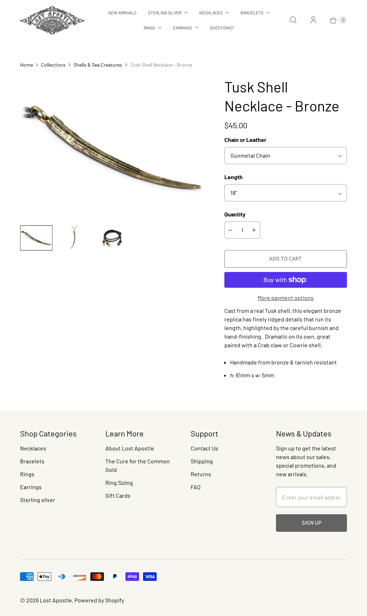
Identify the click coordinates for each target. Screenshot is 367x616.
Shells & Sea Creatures (97, 65)
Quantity (235, 214)
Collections (53, 65)
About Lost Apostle (129, 448)
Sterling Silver (164, 12)
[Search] (293, 20)
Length (233, 176)
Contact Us (204, 448)
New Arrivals (122, 12)
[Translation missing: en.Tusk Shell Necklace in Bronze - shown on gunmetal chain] (36, 237)
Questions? (222, 27)
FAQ (195, 486)
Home (26, 65)
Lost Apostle (56, 600)
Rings (149, 27)
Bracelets (251, 12)
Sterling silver (37, 499)
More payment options (286, 297)
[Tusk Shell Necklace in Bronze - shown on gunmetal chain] (112, 148)
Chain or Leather (245, 139)
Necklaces (211, 12)
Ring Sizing (119, 482)
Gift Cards (117, 495)
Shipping (202, 461)
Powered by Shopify (99, 600)
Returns (201, 474)
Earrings (182, 27)
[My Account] (313, 20)
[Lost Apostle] (52, 20)
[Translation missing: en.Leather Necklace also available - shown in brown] (112, 237)
